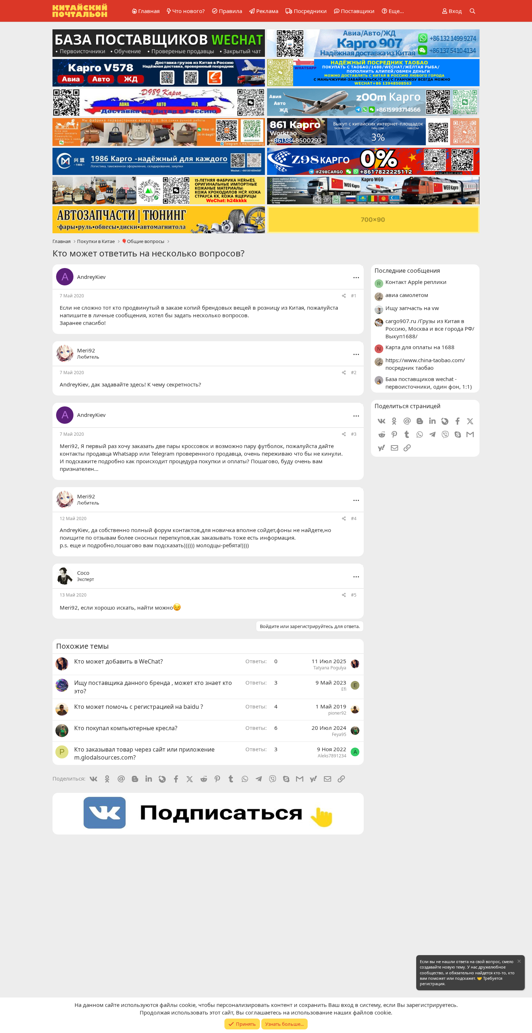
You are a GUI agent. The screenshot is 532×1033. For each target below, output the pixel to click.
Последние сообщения (407, 271)
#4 (353, 518)
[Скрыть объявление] (519, 962)
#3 (353, 434)
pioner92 (337, 713)
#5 (353, 595)
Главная (149, 10)
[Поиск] (472, 11)
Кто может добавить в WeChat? (118, 661)
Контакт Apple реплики (416, 281)
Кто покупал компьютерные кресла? (125, 728)
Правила (230, 10)
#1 (353, 296)
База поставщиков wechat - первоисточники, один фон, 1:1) (428, 382)
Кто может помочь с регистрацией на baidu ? (138, 707)
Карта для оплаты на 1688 (420, 347)
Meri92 (69, 445)
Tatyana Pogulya (329, 668)
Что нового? (188, 10)
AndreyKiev (91, 276)
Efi (343, 689)
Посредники (310, 10)
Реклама (267, 10)
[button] (391, 11)
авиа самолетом (406, 294)
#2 (353, 372)
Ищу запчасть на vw (412, 307)
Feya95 (339, 734)
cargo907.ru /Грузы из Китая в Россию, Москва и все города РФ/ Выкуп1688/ (429, 328)
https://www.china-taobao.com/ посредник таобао (425, 363)
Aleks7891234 (332, 756)
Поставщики (358, 10)
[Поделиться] (344, 296)
